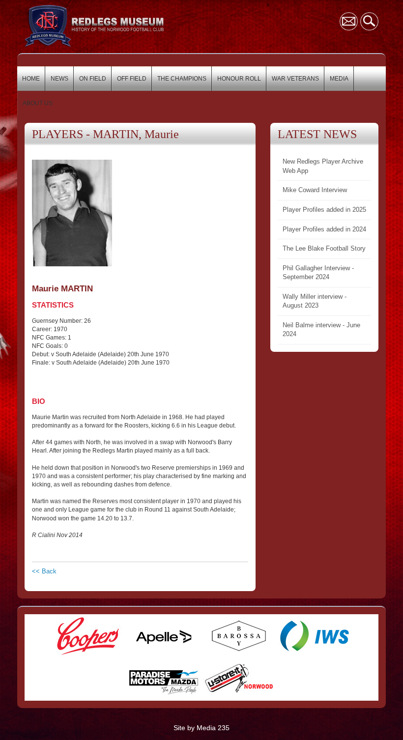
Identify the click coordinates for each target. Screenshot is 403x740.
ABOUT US (38, 103)
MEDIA (339, 78)
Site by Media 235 (201, 728)
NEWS (59, 78)
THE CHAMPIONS (181, 78)
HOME (31, 78)
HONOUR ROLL (239, 78)
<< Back (44, 571)
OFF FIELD (131, 78)
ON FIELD (92, 78)
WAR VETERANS (295, 78)
